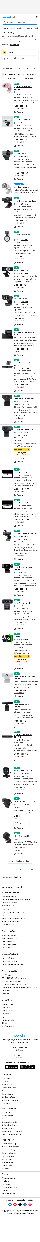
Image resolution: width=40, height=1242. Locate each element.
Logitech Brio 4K (20, 153)
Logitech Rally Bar (20, 472)
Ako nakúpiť (6, 1112)
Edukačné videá (7, 1166)
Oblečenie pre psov (8, 906)
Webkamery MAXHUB (9, 935)
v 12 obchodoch (19, 522)
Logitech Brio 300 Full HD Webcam (23, 236)
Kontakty (5, 1081)
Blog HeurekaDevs (8, 1097)
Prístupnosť (6, 1103)
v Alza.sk (16, 818)
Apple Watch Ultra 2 (8, 1010)
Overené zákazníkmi (8, 1178)
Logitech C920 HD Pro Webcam (25, 201)
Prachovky (5, 909)
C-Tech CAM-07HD (20, 299)
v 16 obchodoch (19, 693)
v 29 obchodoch (19, 223)
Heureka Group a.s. (25, 1211)
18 (32, 869)
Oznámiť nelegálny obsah (10, 1100)
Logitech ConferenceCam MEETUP (23, 364)
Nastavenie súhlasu (8, 1125)
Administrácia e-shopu (9, 1144)
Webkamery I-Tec (7, 948)
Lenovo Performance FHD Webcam (23, 705)
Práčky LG (5, 915)
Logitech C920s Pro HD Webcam (25, 533)
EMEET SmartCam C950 (22, 836)
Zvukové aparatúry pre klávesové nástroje (16, 899)
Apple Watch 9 (6, 1007)
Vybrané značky (8, 931)
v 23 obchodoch (19, 591)
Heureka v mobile (8, 1116)
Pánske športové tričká (9, 903)
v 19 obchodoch (19, 287)
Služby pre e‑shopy (8, 1150)
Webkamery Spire (8, 941)
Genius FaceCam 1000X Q (23, 770)
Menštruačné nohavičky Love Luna (14, 918)
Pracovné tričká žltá (8, 925)
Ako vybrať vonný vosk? (10, 961)
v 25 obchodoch (19, 108)
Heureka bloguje (7, 1094)
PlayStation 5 (6, 1014)
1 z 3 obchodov (19, 665)
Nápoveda (5, 1169)
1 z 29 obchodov (19, 458)
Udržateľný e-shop (8, 1193)
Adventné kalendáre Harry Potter (13, 912)
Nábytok (4, 1023)
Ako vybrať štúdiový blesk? (11, 958)
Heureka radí (6, 1119)
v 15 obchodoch (19, 723)
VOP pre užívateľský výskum (11, 1134)
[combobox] (20, 22)
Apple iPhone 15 (7, 1004)
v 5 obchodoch (19, 351)
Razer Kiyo (17, 636)
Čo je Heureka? (7, 1078)
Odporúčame (7, 1000)
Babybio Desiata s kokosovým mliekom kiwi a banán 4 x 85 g (20, 987)
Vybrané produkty (9, 971)
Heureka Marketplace (9, 1153)
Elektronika (13, 28)
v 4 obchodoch (19, 418)
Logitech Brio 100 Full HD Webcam (23, 88)
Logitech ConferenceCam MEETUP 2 (23, 736)
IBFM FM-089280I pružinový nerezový (14, 978)
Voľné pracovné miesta (9, 1088)
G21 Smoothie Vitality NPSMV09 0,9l (14, 984)
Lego (3, 1017)
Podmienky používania (9, 1084)
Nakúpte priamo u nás (9, 1122)
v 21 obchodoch (19, 556)
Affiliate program (7, 1162)
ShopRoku (5, 1181)
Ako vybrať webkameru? (22, 187)
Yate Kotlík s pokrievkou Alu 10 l (12, 981)
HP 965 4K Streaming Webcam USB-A (24, 333)
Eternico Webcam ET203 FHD (24, 801)
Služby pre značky (8, 1156)
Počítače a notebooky (25, 28)
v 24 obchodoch (19, 142)
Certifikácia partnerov (9, 1187)
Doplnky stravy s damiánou (11, 921)
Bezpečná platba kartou (10, 1131)
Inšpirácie (5, 1190)
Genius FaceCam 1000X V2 (23, 603)
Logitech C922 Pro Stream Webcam (23, 568)
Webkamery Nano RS (9, 944)
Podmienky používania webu (26, 1213)
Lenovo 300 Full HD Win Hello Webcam (24, 677)
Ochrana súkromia (8, 1128)
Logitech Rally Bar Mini (22, 503)
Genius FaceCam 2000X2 (22, 270)
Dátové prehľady (7, 1159)
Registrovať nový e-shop (10, 1147)
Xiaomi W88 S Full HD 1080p (24, 399)
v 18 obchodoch (19, 259)
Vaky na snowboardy (9, 896)
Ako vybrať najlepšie (10, 954)
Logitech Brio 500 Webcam (23, 120)
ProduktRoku (6, 1184)
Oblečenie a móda (8, 1026)
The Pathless (6, 975)
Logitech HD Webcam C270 (23, 430)
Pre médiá (5, 1091)
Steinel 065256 (6, 994)
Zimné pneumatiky (8, 1020)
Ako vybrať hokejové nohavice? (12, 964)
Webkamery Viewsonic (9, 938)
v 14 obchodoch (19, 491)
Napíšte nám (20, 1050)
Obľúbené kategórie (10, 892)
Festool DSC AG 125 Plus (10, 991)
